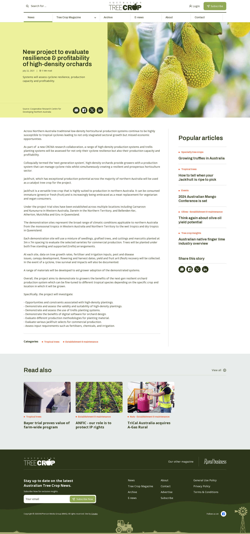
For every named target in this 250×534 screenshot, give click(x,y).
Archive (108, 17)
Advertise (166, 492)
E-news (139, 17)
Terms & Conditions (205, 492)
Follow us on (213, 513)
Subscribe (167, 498)
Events (185, 190)
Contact (200, 17)
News (31, 17)
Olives (184, 212)
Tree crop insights (191, 233)
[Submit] (27, 6)
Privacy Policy (201, 486)
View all (216, 370)
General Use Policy (205, 480)
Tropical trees (51, 342)
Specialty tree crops (192, 152)
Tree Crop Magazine (140, 486)
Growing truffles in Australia (202, 158)
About (169, 17)
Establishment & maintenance (81, 342)
